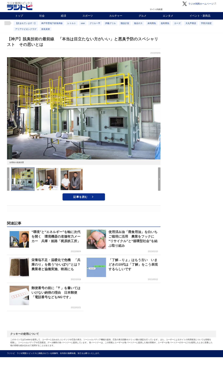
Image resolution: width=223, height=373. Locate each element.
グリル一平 (95, 23)
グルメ (142, 15)
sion (83, 23)
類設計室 (125, 23)
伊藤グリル (110, 23)
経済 (63, 15)
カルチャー (115, 15)
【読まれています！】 (25, 23)
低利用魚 (165, 23)
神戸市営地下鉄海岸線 (52, 23)
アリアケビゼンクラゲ (25, 29)
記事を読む (80, 196)
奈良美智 (45, 29)
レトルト (71, 23)
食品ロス (138, 23)
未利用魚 (151, 23)
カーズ (177, 23)
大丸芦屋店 (190, 23)
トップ (19, 15)
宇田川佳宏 (206, 23)
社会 (42, 15)
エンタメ (168, 15)
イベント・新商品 (200, 15)
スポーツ (87, 15)
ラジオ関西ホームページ (201, 4)
